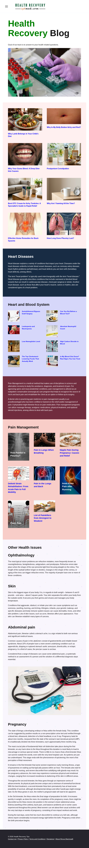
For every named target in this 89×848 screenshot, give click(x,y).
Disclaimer (50, 839)
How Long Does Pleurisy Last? (60, 238)
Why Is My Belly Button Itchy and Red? (64, 127)
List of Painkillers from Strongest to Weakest (42, 518)
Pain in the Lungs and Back (42, 485)
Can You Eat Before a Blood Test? (68, 313)
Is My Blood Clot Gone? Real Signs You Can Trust (70, 358)
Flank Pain (16, 523)
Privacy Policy (23, 839)
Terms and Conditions (37, 839)
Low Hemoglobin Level (31, 341)
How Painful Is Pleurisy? (17, 454)
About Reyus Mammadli (64, 839)
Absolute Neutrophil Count (68, 328)
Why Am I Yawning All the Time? (61, 203)
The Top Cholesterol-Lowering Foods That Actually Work (30, 359)
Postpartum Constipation (58, 168)
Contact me (12, 839)
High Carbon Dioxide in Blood (69, 343)
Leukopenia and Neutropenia (28, 328)
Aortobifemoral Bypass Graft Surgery (31, 313)
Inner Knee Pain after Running (68, 486)
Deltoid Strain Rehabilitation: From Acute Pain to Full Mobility (18, 487)
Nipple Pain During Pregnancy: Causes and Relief (69, 453)
